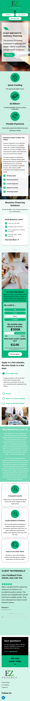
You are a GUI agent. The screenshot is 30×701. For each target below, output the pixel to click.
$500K (23, 336)
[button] (15, 11)
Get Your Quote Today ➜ (15, 661)
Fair (15, 309)
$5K (6, 336)
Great (15, 316)
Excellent (15, 319)
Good (15, 313)
